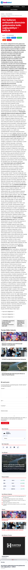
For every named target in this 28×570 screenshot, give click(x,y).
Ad (2, 400)
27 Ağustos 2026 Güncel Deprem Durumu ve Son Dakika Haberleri (14, 505)
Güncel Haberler (6, 6)
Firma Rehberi (16, 6)
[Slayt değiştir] (11, 559)
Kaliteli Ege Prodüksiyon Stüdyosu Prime (11, 502)
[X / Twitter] (6, 447)
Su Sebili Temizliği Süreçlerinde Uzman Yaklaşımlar (13, 498)
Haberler (2, 13)
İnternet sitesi (4, 410)
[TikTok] (17, 447)
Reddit (4, 40)
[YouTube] (14, 447)
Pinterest (9, 40)
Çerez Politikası (14, 9)
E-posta (3, 405)
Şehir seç (5, 435)
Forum (23, 6)
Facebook (13, 37)
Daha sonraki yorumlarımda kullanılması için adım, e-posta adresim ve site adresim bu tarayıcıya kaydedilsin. (14, 419)
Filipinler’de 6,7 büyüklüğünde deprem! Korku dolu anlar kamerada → (20, 323)
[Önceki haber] (21, 456)
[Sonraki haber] (24, 456)
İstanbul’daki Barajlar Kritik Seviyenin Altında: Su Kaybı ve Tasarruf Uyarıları (14, 501)
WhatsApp (19, 37)
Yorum (3, 388)
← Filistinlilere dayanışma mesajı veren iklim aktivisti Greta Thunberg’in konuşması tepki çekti (8, 323)
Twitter (8, 37)
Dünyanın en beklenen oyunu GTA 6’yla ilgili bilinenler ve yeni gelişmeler (14, 497)
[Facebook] (3, 447)
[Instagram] (10, 447)
